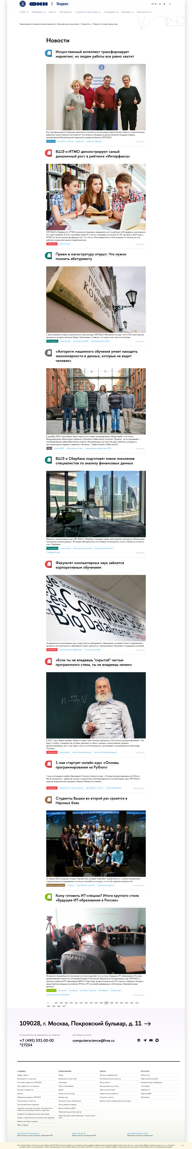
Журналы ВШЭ (146, 1093)
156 (101, 1003)
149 (66, 1003)
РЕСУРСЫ (145, 1071)
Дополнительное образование (70, 1101)
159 (116, 1003)
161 (126, 1003)
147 (56, 1003)
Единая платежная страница (27, 1121)
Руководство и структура (26, 1079)
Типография (145, 1086)
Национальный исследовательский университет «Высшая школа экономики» (50, 24)
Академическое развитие (109, 1093)
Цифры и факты (23, 1075)
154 (91, 1003)
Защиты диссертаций (107, 1090)
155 (96, 1003)
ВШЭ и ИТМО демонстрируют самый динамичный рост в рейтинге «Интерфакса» (93, 154)
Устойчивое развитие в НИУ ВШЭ (29, 1082)
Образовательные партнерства (70, 1112)
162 (131, 1003)
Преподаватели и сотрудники (28, 1086)
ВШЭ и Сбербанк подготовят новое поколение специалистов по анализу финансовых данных (95, 461)
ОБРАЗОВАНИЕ (65, 1071)
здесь (132, 1145)
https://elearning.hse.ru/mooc (138, 1133)
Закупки (20, 1093)
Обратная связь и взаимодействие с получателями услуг (77, 1117)
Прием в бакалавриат (66, 1086)
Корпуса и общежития (25, 1090)
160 (121, 1003)
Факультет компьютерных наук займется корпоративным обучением (90, 565)
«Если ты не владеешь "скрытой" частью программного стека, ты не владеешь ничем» (94, 662)
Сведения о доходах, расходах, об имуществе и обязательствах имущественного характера (34, 1109)
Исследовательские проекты (110, 1079)
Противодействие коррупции (28, 1104)
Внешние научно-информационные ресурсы (115, 1101)
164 (48, 1006)
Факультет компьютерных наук (105, 24)
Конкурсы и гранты (107, 1097)
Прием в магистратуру (67, 1093)
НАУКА (103, 1071)
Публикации (145, 1097)
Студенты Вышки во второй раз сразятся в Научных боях (91, 800)
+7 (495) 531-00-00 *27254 (37, 1043)
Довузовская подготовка (68, 1079)
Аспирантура (63, 1097)
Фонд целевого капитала (26, 1101)
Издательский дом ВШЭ (149, 1079)
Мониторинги (105, 1082)
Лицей (61, 1075)
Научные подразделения (108, 1075)
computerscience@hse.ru (94, 1040)
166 (58, 1006)
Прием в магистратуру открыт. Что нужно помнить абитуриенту (91, 256)
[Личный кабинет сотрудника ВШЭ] (164, 3)
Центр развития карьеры (68, 1104)
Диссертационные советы (109, 1086)
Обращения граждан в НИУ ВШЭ (29, 1097)
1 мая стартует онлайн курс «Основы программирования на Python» (87, 765)
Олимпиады (63, 1082)
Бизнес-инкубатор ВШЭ (67, 1108)
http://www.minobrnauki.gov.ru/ (28, 1133)
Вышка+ (61, 1090)
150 (71, 1003)
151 (76, 1003)
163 (136, 1003)
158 (111, 1003)
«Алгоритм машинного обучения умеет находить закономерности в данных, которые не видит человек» (97, 356)
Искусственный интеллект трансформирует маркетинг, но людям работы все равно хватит (95, 54)
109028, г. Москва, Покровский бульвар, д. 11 (81, 1023)
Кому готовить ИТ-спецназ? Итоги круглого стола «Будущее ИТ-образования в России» (97, 898)
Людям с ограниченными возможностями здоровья (35, 1118)
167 (64, 1006)
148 (61, 1003)
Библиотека (145, 1075)
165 (53, 1006)
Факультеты (86, 24)
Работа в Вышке (22, 1125)
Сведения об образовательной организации (33, 1114)
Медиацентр (145, 1090)
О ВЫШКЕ (21, 1071)
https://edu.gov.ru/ (79, 1133)
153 (86, 1003)
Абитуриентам (65, 12)
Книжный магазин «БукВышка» (151, 1082)
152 (81, 1003)
